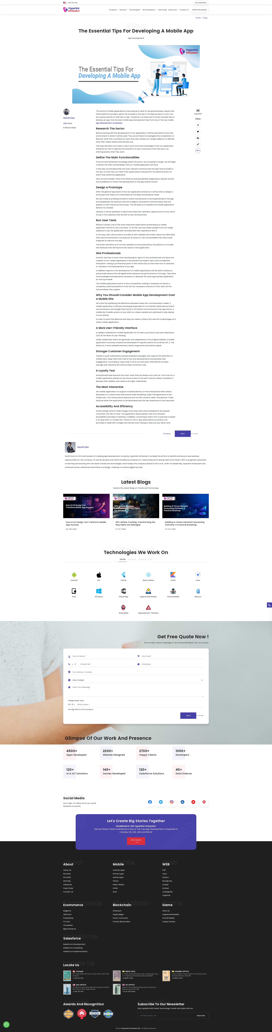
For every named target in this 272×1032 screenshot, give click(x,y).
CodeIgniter (167, 892)
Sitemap (67, 881)
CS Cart (66, 921)
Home (198, 18)
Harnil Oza (69, 117)
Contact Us (184, 10)
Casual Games (168, 921)
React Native (118, 884)
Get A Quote (136, 840)
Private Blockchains (121, 921)
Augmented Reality (170, 914)
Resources (173, 10)
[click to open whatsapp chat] (6, 1024)
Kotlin (115, 888)
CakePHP (166, 895)
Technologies (134, 10)
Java (164, 874)
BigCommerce (69, 929)
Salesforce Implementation (75, 951)
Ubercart (67, 914)
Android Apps (119, 870)
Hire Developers (149, 10)
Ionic (115, 892)
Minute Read (69, 127)
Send (188, 715)
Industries (67, 884)
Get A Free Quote (199, 10)
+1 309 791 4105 (72, 3)
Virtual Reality (168, 918)
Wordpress (167, 881)
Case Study (162, 10)
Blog (205, 18)
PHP (164, 870)
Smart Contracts (120, 918)
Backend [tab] (142, 559)
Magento (67, 911)
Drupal (165, 884)
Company (113, 10)
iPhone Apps (118, 874)
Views (67, 123)
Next (183, 433)
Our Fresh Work (200, 3)
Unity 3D (166, 911)
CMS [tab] (150, 559)
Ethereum (117, 911)
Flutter (116, 881)
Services (123, 10)
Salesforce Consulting (73, 948)
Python (165, 877)
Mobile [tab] (123, 559)
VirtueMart (68, 925)
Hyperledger (118, 914)
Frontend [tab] (132, 559)
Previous (167, 433)
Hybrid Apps (118, 877)
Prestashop (68, 918)
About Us (67, 870)
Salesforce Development (74, 944)
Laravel (165, 888)
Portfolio (67, 877)
